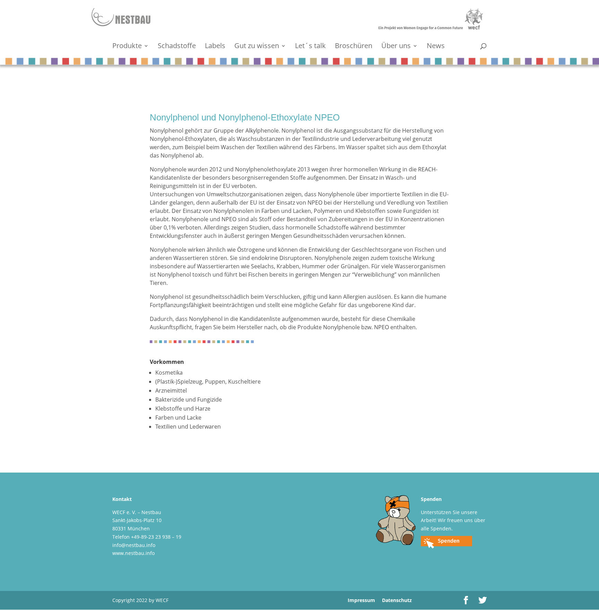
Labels (215, 46)
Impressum (361, 600)
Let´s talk (310, 46)
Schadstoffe (177, 46)
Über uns (396, 46)
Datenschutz (397, 600)
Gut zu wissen (256, 46)
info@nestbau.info (133, 545)
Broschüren (353, 46)
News (436, 46)
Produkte (127, 46)
